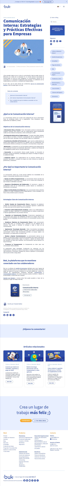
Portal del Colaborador (25, 439)
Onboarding (22, 460)
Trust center (6, 451)
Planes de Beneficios (40, 455)
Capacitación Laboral (40, 446)
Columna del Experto (57, 92)
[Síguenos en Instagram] (32, 480)
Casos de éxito (55, 88)
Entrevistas (55, 96)
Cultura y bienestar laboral (9, 17)
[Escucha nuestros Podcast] (35, 480)
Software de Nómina (24, 453)
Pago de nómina (56, 65)
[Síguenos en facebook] (4, 315)
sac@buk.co (53, 444)
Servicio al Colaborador (22, 465)
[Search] (51, 21)
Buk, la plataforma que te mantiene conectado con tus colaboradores (23, 101)
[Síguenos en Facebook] (24, 480)
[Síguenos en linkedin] (54, 41)
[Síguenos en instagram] (57, 41)
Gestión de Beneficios (40, 453)
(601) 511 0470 (54, 445)
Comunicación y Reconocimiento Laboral (41, 441)
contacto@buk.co (54, 437)
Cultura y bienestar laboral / (55, 364)
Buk (53, 69)
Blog (4, 441)
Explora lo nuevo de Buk (9, 449)
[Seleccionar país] (58, 6)
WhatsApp (54, 439)
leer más (9, 381)
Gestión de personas (57, 57)
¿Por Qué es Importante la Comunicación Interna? (22, 98)
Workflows (21, 442)
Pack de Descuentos (40, 458)
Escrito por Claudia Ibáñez (15, 304)
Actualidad (54, 61)
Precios (5, 436)
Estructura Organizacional (25, 437)
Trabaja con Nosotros (8, 437)
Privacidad (6, 444)
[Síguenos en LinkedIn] (27, 480)
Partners (5, 439)
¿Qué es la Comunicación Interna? (18, 95)
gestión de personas (21, 268)
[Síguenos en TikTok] (38, 480)
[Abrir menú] (64, 7)
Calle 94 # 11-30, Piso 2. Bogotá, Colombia (56, 449)
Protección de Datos (8, 446)
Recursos (5, 442)
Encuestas (37, 448)
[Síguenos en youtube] (60, 41)
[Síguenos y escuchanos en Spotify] (51, 44)
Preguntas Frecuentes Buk (10, 448)
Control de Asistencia (24, 455)
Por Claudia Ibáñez (11, 66)
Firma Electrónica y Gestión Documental (24, 457)
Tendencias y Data (56, 78)
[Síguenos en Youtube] (30, 480)
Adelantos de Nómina (40, 457)
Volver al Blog (54, 17)
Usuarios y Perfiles (24, 441)
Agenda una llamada (9, 278)
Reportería (21, 444)
